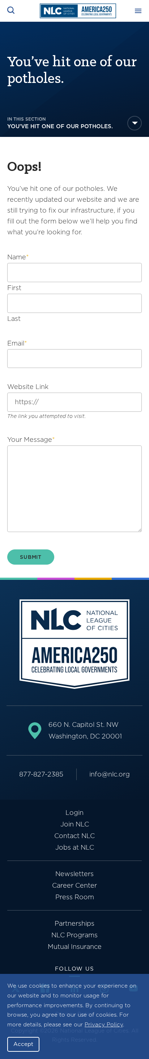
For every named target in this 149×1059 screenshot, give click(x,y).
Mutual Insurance (75, 946)
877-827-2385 (41, 774)
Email (17, 343)
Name (18, 257)
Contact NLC (74, 836)
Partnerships (74, 923)
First (14, 288)
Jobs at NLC (74, 847)
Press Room (74, 897)
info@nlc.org (109, 774)
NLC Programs (74, 935)
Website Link (27, 386)
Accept (23, 1044)
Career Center (74, 885)
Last (14, 318)
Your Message (31, 439)
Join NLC (74, 824)
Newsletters (74, 874)
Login (74, 812)
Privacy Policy (104, 1024)
